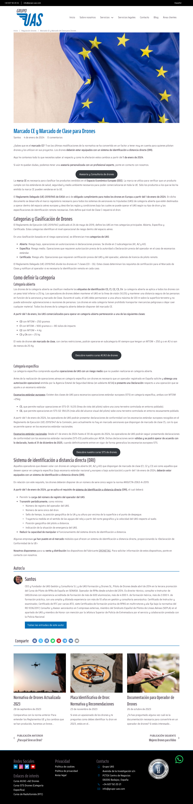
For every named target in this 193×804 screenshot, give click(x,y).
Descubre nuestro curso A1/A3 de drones (96, 355)
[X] (40, 640)
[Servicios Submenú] (112, 17)
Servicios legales (126, 17)
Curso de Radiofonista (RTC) (28, 794)
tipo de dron (153, 205)
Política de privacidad (66, 771)
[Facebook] (34, 640)
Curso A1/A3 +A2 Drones (26, 781)
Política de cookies (64, 767)
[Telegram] (65, 640)
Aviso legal (60, 775)
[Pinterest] (59, 640)
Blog (156, 17)
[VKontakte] (71, 640)
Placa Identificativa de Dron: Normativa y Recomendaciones (92, 700)
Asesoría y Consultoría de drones (96, 174)
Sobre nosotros (88, 17)
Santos (30, 579)
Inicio (72, 17)
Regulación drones (28, 30)
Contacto (144, 17)
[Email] (77, 640)
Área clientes (169, 17)
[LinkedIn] (46, 640)
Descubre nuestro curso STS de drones (96, 452)
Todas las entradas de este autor (45, 625)
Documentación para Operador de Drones (150, 700)
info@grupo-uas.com (32, 3)
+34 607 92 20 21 (12, 3)
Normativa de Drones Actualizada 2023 (37, 700)
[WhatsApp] (53, 640)
